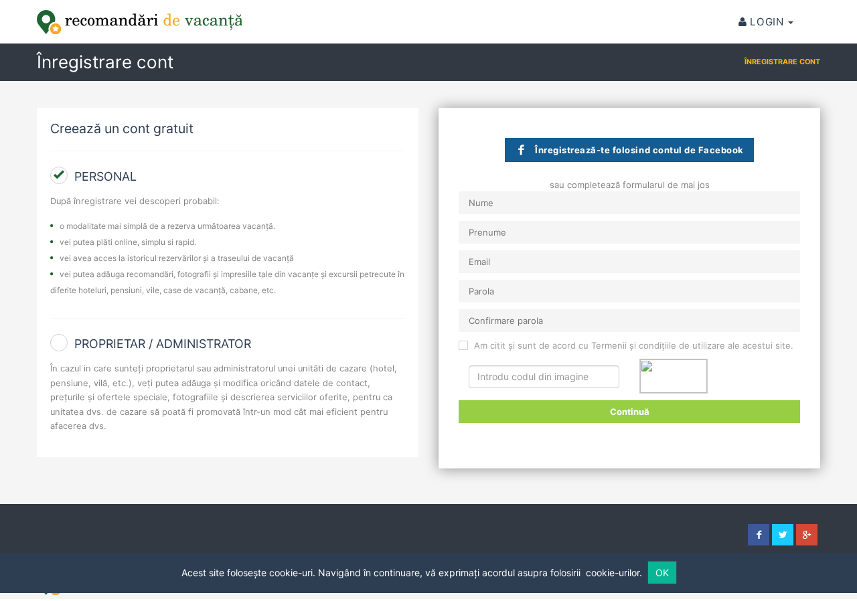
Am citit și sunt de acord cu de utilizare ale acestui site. (632, 345)
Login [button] (767, 21)
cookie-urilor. (614, 572)
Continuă (629, 411)
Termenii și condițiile (633, 345)
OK (662, 572)
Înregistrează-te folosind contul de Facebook (639, 150)
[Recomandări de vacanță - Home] (139, 22)
